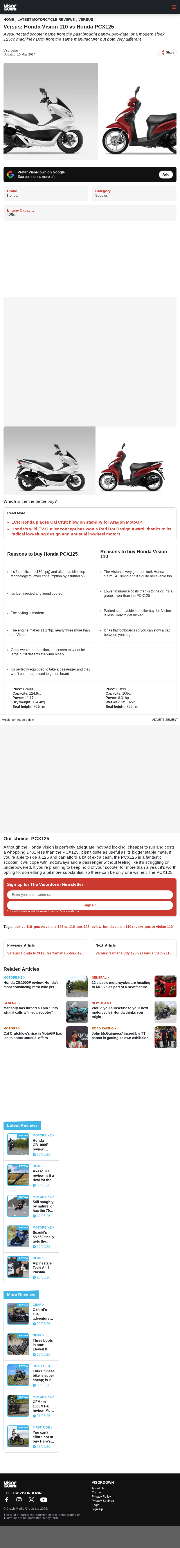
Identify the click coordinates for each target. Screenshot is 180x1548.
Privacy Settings (103, 1500)
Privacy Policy (89, 911)
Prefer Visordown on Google (41, 172)
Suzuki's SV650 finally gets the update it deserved (43, 1237)
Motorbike (13, 977)
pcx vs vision (45, 927)
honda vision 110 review (123, 927)
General (99, 977)
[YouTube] (44, 1501)
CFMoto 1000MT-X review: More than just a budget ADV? (44, 1406)
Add (165, 174)
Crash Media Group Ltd (23, 1508)
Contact (97, 1492)
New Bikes (100, 1003)
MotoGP (10, 1028)
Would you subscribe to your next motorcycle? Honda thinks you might (120, 1012)
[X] (32, 1501)
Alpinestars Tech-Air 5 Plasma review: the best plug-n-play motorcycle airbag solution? (43, 1267)
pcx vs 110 (23, 927)
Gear (37, 1166)
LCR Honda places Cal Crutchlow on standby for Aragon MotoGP (76, 522)
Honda (12, 195)
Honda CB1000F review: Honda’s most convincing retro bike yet (31, 985)
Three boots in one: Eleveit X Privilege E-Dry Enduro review (43, 1345)
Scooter (101, 195)
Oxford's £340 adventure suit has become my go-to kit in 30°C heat (42, 1314)
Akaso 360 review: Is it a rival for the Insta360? (43, 1175)
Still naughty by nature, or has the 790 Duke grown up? (43, 1206)
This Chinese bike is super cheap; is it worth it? (44, 1375)
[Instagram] (20, 1501)
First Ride (41, 1427)
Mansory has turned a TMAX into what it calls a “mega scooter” (31, 1010)
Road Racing (103, 1028)
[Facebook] (8, 1501)
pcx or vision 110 (159, 927)
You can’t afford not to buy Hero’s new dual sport (43, 1437)
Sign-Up (97, 1509)
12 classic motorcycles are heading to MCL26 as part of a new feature (121, 985)
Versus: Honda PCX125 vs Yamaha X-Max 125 (45, 953)
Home (9, 19)
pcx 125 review (89, 927)
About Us (98, 1488)
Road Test (41, 1366)
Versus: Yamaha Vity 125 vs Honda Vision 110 (133, 953)
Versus (85, 19)
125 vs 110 (66, 927)
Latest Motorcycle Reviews (46, 19)
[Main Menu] (174, 7)
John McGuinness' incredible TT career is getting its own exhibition (120, 1036)
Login (95, 1504)
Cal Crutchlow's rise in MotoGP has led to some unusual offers (33, 1036)
